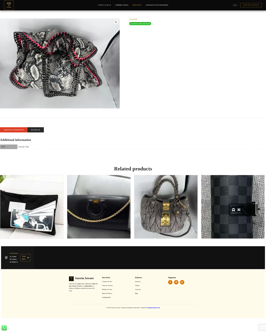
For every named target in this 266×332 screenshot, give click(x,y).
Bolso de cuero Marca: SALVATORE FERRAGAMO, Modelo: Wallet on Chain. (99, 184)
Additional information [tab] (14, 130)
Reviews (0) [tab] (35, 130)
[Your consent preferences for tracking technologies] (262, 328)
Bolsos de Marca (107, 293)
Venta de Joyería (107, 285)
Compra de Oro (107, 281)
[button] (116, 22)
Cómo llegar (24, 257)
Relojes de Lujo (107, 289)
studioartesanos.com (153, 307)
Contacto (138, 289)
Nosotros (137, 281)
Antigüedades (106, 297)
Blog (136, 293)
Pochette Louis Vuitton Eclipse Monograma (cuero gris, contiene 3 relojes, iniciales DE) (233, 184)
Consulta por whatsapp (141, 23)
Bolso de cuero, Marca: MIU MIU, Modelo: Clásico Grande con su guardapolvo (166, 184)
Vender (137, 285)
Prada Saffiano (32, 183)
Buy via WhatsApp (32, 189)
